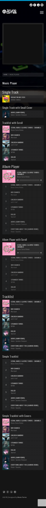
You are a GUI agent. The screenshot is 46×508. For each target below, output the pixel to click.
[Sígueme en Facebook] (34, 5)
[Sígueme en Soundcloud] (38, 5)
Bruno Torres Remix (17, 130)
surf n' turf (14, 145)
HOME (5, 75)
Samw (12, 115)
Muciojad (14, 137)
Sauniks (18, 231)
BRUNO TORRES (16, 100)
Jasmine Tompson (21, 115)
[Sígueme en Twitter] (31, 5)
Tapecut (13, 159)
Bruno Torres (22, 497)
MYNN (13, 152)
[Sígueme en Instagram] (42, 5)
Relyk (12, 231)
